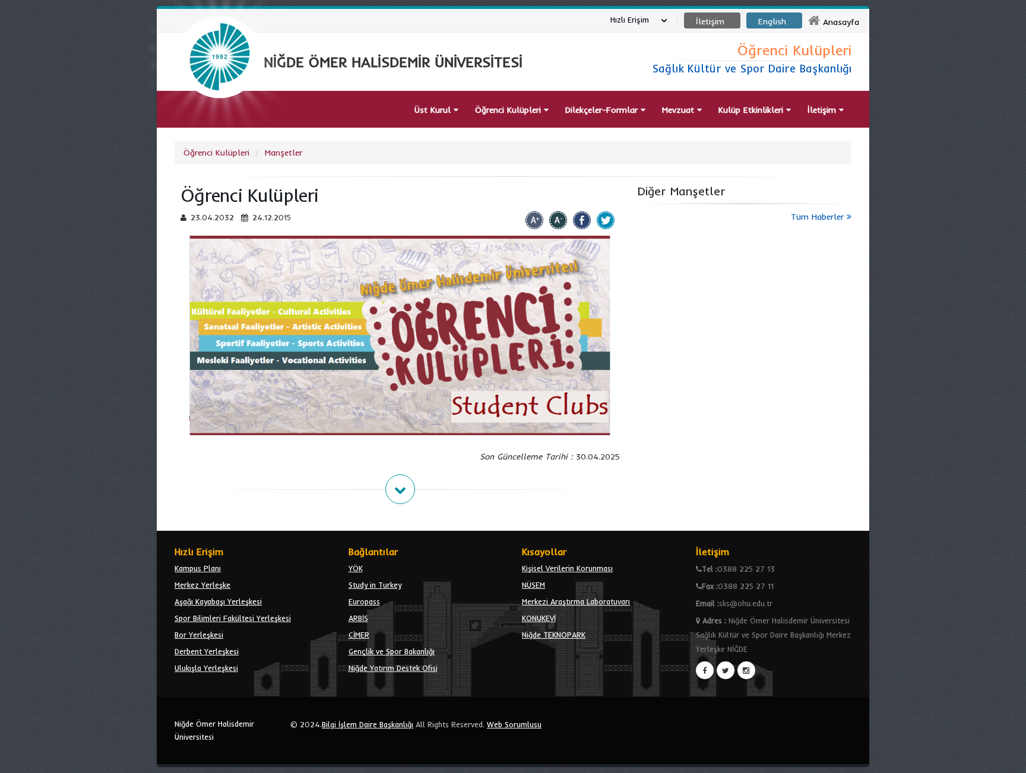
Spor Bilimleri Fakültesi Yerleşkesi (233, 618)
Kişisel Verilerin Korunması (567, 568)
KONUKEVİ (539, 618)
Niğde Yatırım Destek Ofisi (393, 668)
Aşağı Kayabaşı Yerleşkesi (218, 601)
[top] (1005, 759)
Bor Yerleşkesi (199, 634)
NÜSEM (533, 585)
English (772, 21)
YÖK (356, 568)
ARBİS (358, 618)
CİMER (359, 634)
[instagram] (746, 670)
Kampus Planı (198, 568)
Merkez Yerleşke (202, 585)
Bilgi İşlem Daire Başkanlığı (367, 724)
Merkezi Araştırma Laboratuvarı (576, 601)
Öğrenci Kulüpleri (216, 152)
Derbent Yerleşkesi (207, 651)
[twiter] (725, 670)
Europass (364, 601)
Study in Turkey (375, 585)
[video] (220, 126)
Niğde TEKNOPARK (553, 634)
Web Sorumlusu (514, 724)
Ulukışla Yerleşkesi (206, 668)
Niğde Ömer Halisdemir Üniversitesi (214, 730)
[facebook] (705, 670)
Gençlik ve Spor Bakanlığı (392, 651)
